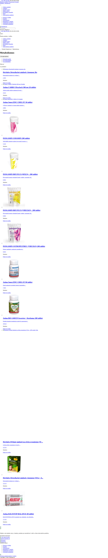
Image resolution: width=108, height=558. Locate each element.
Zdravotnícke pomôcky (8, 15)
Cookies (14, 556)
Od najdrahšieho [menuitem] (7, 61)
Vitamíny (5, 8)
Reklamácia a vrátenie (8, 21)
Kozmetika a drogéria (8, 12)
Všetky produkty (7, 7)
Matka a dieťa (6, 11)
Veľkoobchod (11, 2)
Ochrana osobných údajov (6, 556)
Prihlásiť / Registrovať (5, 3)
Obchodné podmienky (8, 24)
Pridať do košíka (7, 83)
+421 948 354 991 (5, 0)
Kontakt (17, 2)
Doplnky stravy (6, 9)
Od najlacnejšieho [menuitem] (7, 60)
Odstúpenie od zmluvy (8, 22)
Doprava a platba (4, 2)
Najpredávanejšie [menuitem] (7, 59)
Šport (4, 13)
